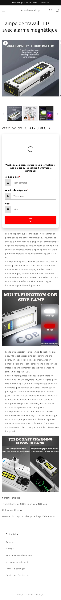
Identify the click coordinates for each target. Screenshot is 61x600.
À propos (10, 548)
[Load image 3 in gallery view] (46, 113)
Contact (9, 542)
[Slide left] (3, 114)
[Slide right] (57, 114)
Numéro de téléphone (16, 190)
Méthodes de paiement (17, 562)
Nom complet (12, 176)
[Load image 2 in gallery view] (30, 113)
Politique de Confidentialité (19, 555)
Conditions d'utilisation (17, 575)
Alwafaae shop (26, 595)
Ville (7, 203)
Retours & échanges (15, 568)
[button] (3, 10)
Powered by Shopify (37, 595)
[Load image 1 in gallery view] (14, 113)
